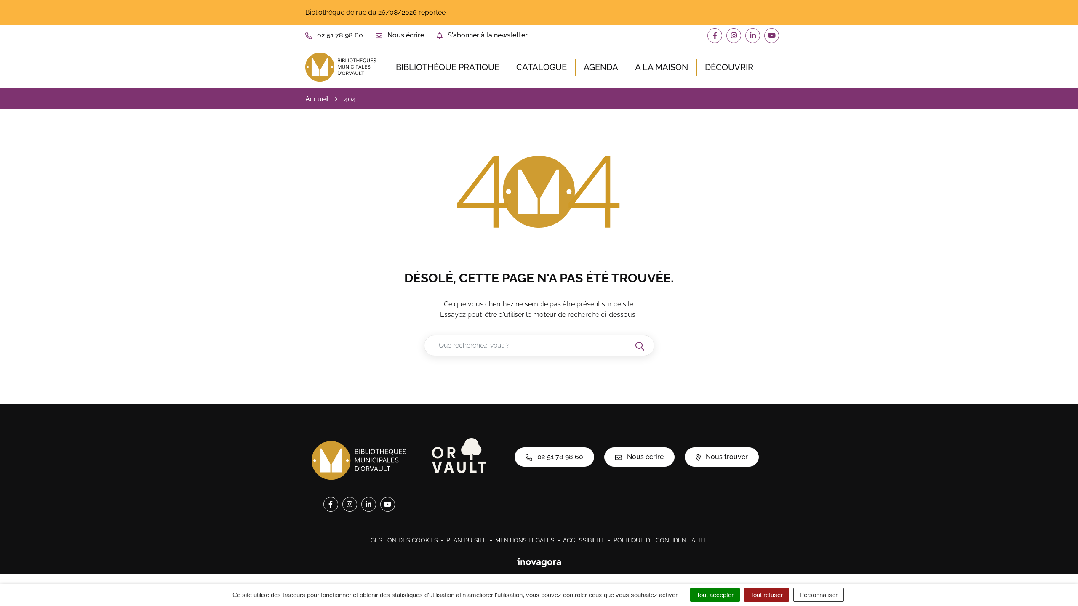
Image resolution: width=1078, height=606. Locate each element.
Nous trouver (726, 457)
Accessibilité (584, 540)
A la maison (661, 67)
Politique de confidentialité (660, 540)
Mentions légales (525, 540)
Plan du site (466, 540)
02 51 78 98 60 (559, 457)
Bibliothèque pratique (447, 67)
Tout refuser (766, 594)
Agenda (601, 67)
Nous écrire (644, 457)
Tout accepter (715, 594)
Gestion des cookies (404, 540)
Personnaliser (819, 594)
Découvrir (729, 67)
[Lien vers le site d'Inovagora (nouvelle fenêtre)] (539, 562)
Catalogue (541, 67)
